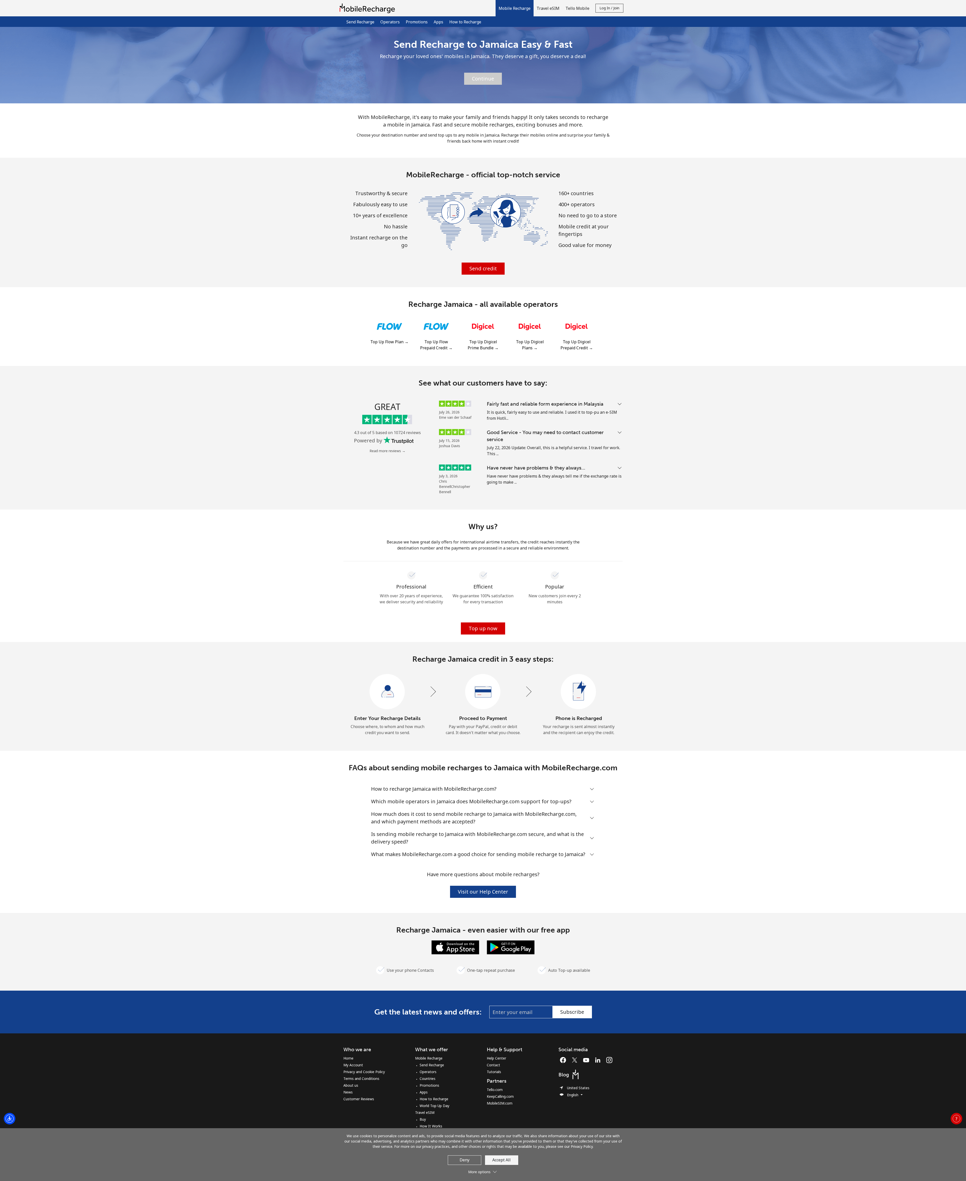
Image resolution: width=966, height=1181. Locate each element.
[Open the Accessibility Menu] (9, 1118)
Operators (390, 22)
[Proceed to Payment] (483, 692)
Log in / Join (609, 8)
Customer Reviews (358, 1098)
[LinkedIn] (599, 1060)
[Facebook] (564, 1060)
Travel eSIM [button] (548, 8)
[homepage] (368, 8)
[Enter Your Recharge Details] (387, 692)
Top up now (483, 628)
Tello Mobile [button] (577, 8)
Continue (483, 78)
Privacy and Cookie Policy (364, 1071)
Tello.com (495, 1089)
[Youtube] (587, 1060)
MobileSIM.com (499, 1103)
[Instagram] (609, 1060)
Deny (464, 1160)
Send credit (483, 268)
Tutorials (494, 1071)
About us (350, 1085)
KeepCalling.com (500, 1096)
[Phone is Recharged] (578, 692)
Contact (493, 1065)
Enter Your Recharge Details (387, 718)
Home (348, 1058)
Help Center (496, 1058)
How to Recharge (465, 22)
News (348, 1092)
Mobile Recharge (428, 1058)
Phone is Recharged (578, 718)
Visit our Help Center (483, 891)
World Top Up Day (434, 1105)
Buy (423, 1119)
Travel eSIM (424, 1112)
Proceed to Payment (483, 718)
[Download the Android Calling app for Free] (511, 947)
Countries (427, 1078)
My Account (353, 1065)
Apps (438, 22)
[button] (515, 8)
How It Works (431, 1126)
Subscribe (572, 1011)
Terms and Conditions (361, 1078)
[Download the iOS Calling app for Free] (455, 947)
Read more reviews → (388, 450)
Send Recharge (360, 22)
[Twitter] (576, 1060)
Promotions (417, 22)
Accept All (501, 1160)
